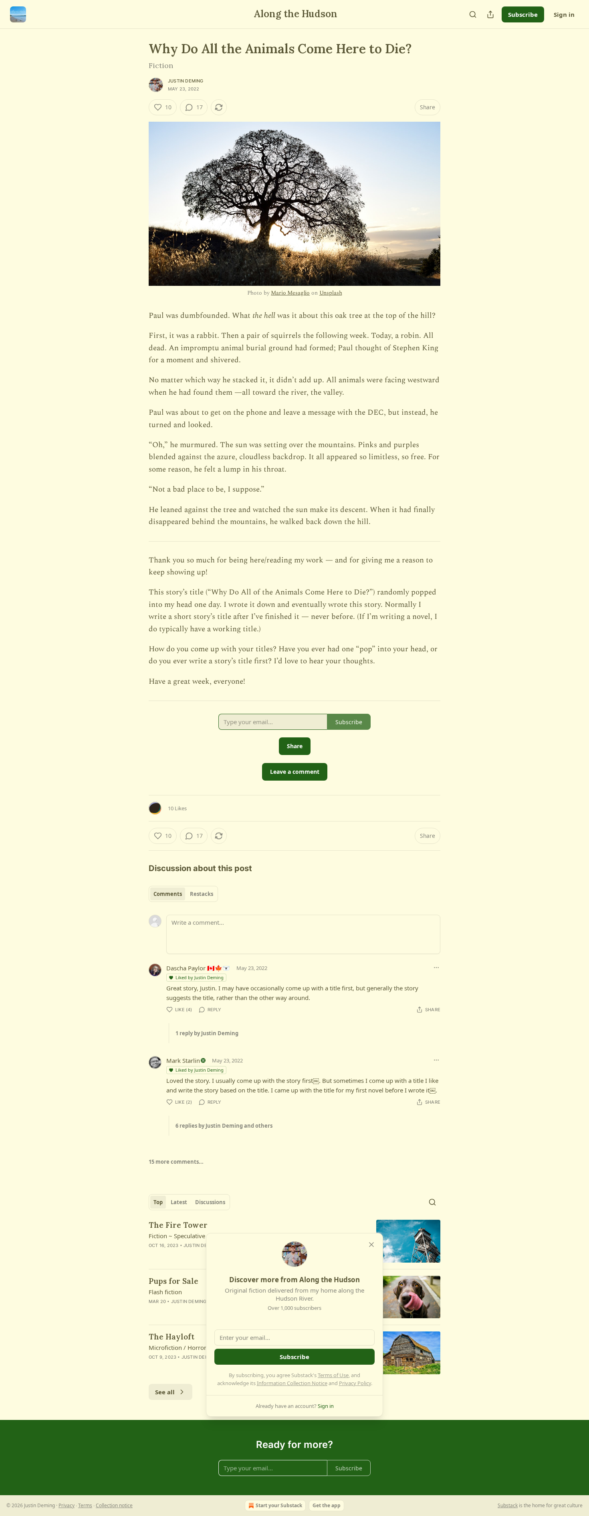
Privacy (66, 1505)
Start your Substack (279, 1505)
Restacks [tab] (201, 894)
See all (165, 1392)
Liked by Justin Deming (199, 977)
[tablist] (183, 894)
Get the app (327, 1505)
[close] (371, 1244)
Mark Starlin (183, 1060)
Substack (508, 1505)
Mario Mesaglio (290, 293)
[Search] (473, 14)
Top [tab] (158, 1202)
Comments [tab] (167, 894)
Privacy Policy (355, 1383)
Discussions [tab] (210, 1202)
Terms (85, 1505)
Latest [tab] (179, 1202)
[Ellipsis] (436, 967)
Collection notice (114, 1505)
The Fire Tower (178, 1225)
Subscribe (523, 14)
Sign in (564, 14)
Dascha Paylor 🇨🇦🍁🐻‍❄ (198, 968)
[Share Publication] (490, 14)
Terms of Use (333, 1375)
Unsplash (330, 293)
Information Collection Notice (292, 1383)
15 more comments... (176, 1161)
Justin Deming (186, 81)
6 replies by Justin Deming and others (223, 1125)
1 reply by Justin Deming (206, 1033)
